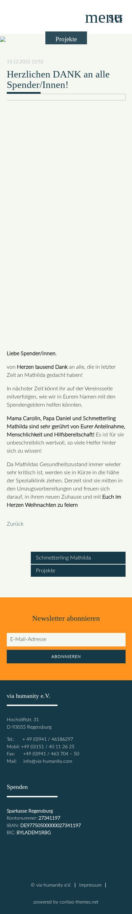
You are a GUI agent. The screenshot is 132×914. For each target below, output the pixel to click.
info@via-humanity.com (47, 761)
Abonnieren (66, 657)
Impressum (90, 885)
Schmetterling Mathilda (63, 558)
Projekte (45, 570)
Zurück (15, 524)
